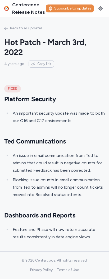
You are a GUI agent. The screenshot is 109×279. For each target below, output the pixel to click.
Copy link (44, 64)
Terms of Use (68, 270)
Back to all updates (26, 28)
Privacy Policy (41, 270)
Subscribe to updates (72, 8)
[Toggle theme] (100, 8)
